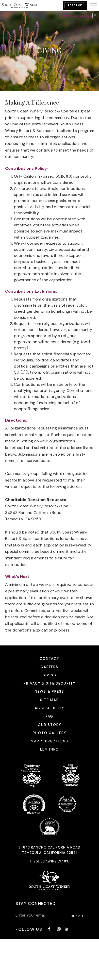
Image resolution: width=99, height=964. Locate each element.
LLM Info (49, 749)
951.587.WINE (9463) (52, 861)
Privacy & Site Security (49, 683)
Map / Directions (49, 741)
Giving (49, 675)
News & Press (49, 691)
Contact (50, 658)
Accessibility (49, 708)
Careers (50, 667)
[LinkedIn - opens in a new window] (66, 929)
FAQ (50, 716)
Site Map (49, 700)
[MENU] (93, 5)
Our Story (49, 725)
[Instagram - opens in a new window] (59, 929)
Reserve (75, 5)
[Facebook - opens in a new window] (49, 929)
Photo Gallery (49, 733)
